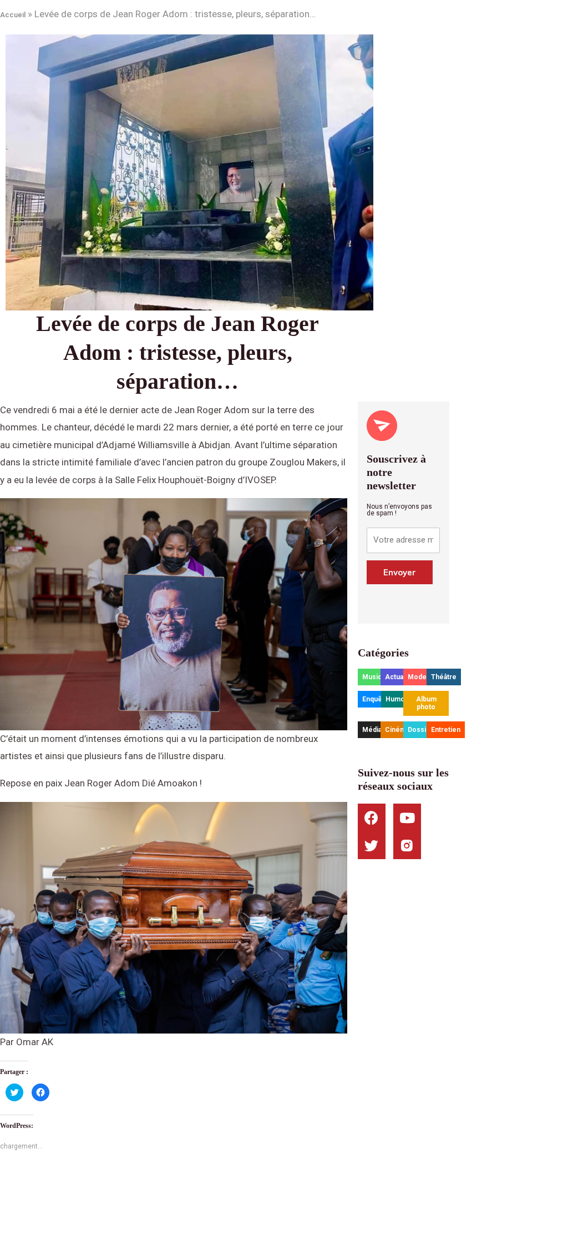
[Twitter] (372, 845)
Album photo (426, 703)
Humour (399, 699)
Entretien (445, 730)
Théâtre (444, 677)
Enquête (375, 699)
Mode (417, 677)
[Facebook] (372, 817)
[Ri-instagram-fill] (407, 845)
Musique (376, 677)
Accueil (13, 15)
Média (372, 730)
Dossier (420, 730)
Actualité (399, 677)
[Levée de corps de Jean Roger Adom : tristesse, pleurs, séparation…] (189, 172)
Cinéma (397, 730)
